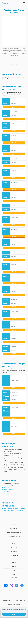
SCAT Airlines (7, 491)
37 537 (13, 418)
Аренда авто (14, 555)
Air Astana (6, 487)
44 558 (13, 433)
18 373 (13, 142)
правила (6, 610)
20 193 (13, 318)
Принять (14, 614)
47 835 (13, 387)
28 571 (13, 353)
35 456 (13, 402)
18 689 (13, 177)
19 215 (13, 224)
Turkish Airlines (8, 494)
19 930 (13, 295)
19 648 (13, 259)
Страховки (14, 559)
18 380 (13, 154)
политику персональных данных (16, 610)
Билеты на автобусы (14, 532)
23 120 (13, 330)
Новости (14, 578)
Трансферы (14, 551)
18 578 (13, 165)
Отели (14, 540)
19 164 (13, 212)
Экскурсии (14, 547)
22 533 (13, 107)
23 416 (13, 342)
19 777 (13, 283)
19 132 (13, 189)
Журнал (14, 570)
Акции (14, 574)
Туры (14, 543)
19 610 (13, 248)
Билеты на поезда (14, 536)
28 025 (13, 130)
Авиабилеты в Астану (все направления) (14, 508)
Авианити (14, 525)
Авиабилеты (14, 528)
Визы (14, 566)
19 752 (13, 271)
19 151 (13, 201)
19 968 (13, 306)
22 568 (13, 118)
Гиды (14, 562)
